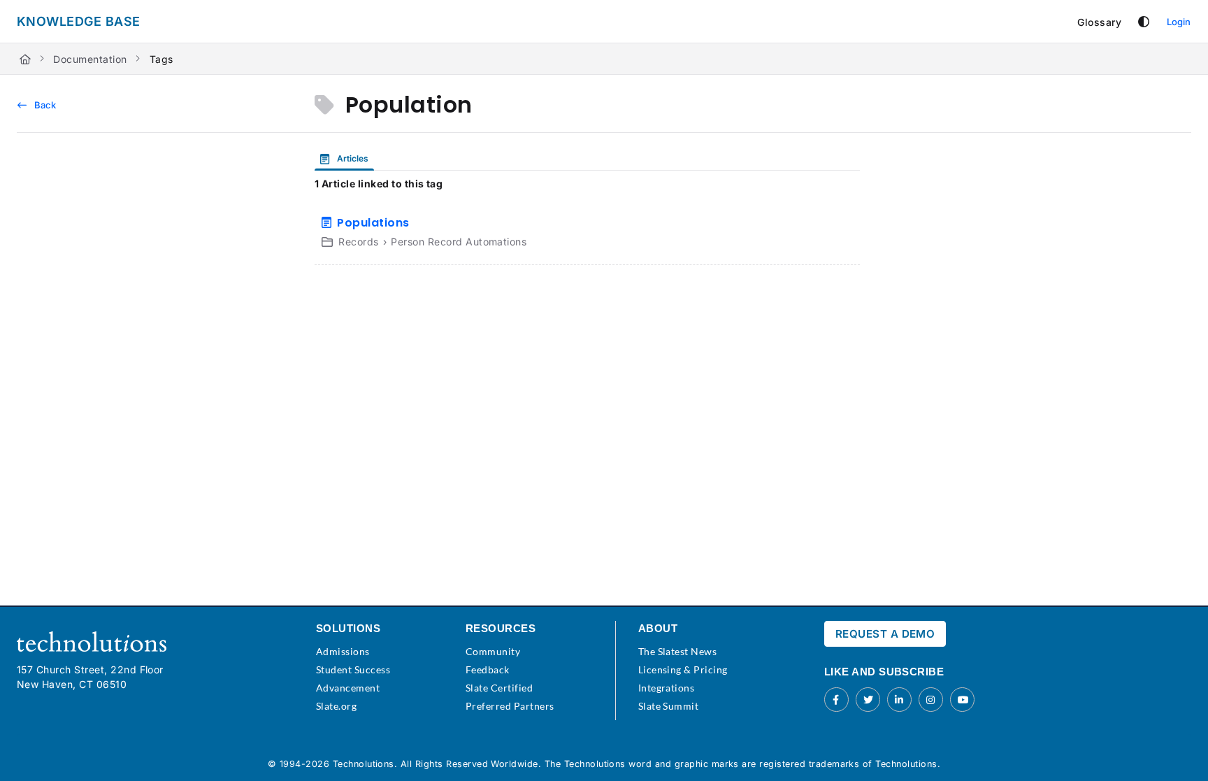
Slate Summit (668, 706)
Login (1179, 21)
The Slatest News (677, 651)
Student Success (353, 669)
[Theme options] (1143, 21)
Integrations (666, 688)
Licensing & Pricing (683, 669)
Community (493, 651)
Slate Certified (499, 688)
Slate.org (336, 706)
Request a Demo (885, 633)
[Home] (25, 59)
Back (44, 104)
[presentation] (347, 158)
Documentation (90, 59)
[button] (1177, 746)
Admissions (343, 651)
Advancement (348, 688)
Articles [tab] (351, 158)
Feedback (488, 669)
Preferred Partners (510, 706)
